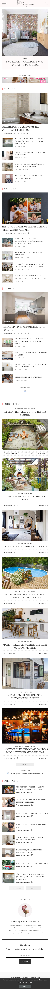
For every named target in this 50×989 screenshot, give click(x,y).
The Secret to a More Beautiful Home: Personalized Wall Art (24, 228)
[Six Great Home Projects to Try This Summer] (25, 434)
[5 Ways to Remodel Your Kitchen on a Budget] (7, 355)
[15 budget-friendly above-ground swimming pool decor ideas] (25, 572)
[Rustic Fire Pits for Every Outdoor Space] (25, 474)
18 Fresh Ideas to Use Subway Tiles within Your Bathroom (21, 128)
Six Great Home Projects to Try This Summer (25, 413)
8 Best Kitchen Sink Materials (28, 377)
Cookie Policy (27, 982)
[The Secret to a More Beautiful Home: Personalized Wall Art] (25, 208)
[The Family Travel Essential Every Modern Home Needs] (8, 802)
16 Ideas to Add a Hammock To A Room (25, 546)
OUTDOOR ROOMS (25, 493)
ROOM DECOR (8, 221)
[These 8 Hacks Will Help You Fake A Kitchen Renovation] (7, 366)
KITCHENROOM (8, 321)
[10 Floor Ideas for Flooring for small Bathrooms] (7, 178)
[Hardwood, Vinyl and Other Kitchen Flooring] (25, 308)
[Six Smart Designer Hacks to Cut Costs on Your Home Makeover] (7, 266)
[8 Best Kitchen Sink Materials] (7, 378)
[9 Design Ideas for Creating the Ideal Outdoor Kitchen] (25, 623)
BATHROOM (7, 121)
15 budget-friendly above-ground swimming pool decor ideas (25, 596)
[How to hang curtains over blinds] (8, 814)
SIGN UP (25, 961)
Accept (25, 986)
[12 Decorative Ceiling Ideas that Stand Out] (7, 255)
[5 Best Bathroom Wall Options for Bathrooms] (7, 155)
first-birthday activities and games (32, 864)
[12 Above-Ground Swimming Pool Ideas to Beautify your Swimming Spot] (25, 726)
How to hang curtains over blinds (32, 813)
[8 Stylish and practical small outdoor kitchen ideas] (25, 673)
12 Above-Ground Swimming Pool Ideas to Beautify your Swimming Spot (25, 751)
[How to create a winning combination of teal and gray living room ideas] (7, 242)
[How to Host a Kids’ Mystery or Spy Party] (8, 827)
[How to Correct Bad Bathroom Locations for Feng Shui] (7, 166)
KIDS (25, 58)
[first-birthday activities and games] (8, 865)
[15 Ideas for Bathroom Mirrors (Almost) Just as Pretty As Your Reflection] (7, 142)
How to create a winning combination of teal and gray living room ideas (29, 241)
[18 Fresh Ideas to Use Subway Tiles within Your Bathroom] (25, 108)
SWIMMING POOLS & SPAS (25, 408)
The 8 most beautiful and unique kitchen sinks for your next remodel (30, 341)
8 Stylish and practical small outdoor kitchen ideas (25, 697)
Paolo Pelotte (9, 133)
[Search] (45, 3)
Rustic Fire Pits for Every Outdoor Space (25, 498)
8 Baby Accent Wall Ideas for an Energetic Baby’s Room (25, 63)
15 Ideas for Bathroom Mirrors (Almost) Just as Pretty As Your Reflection (29, 141)
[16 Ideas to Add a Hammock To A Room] (25, 525)
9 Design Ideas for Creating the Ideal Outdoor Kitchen (25, 646)
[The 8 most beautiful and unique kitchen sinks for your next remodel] (7, 342)
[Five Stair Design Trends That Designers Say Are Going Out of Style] (7, 278)
